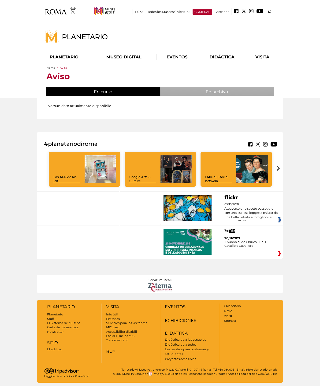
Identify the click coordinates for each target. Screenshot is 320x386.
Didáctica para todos (180, 344)
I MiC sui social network (216, 179)
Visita (262, 57)
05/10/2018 (251, 213)
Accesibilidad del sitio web (246, 373)
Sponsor (230, 320)
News (228, 311)
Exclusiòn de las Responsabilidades (189, 373)
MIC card (112, 327)
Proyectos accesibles (180, 359)
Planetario (85, 36)
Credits (220, 373)
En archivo (217, 91)
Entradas (113, 319)
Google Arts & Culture (140, 179)
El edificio (54, 349)
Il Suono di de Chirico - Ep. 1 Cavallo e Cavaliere (245, 243)
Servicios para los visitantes (126, 323)
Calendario (232, 306)
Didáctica (221, 57)
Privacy (158, 373)
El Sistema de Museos (63, 323)
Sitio (52, 343)
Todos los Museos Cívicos (166, 12)
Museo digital (123, 57)
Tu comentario (117, 340)
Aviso (228, 316)
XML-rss (271, 373)
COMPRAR (202, 12)
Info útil (112, 314)
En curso (115, 91)
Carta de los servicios (62, 327)
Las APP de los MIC (120, 336)
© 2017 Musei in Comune (129, 373)
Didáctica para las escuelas (185, 339)
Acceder (222, 12)
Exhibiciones (180, 320)
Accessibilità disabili (121, 331)
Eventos (177, 57)
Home (50, 67)
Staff (50, 319)
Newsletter (55, 331)
